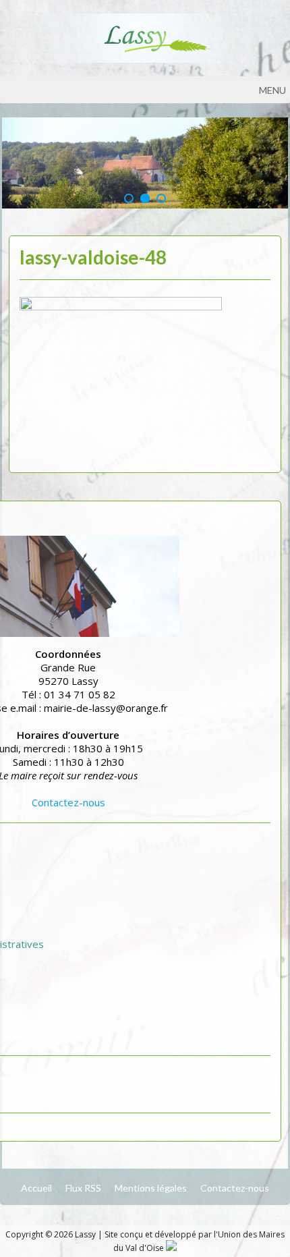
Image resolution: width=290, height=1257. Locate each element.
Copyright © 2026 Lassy (51, 1234)
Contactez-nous (68, 802)
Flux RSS (83, 1188)
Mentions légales (151, 1188)
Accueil (36, 1188)
